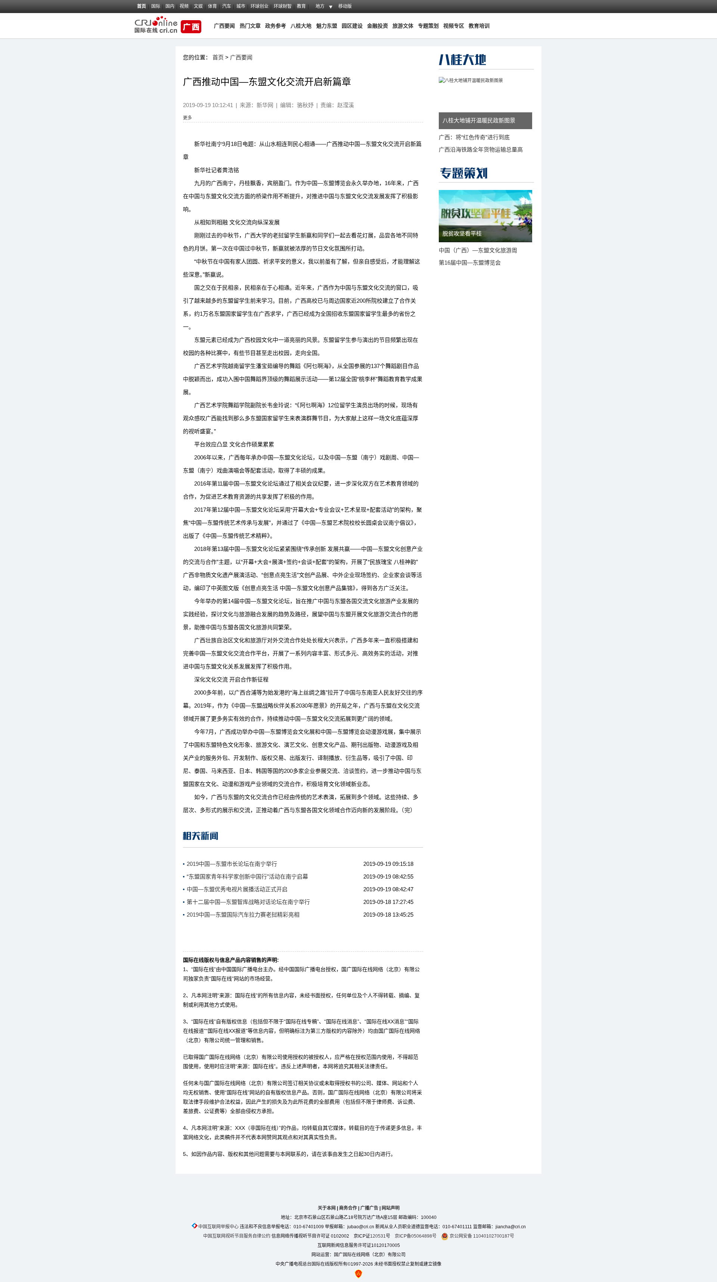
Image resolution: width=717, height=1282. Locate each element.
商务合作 (348, 1208)
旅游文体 (402, 26)
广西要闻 (224, 26)
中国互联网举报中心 (218, 1226)
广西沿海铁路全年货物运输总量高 (481, 149)
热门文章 (249, 26)
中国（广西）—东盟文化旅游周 (478, 250)
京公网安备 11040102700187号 (481, 1236)
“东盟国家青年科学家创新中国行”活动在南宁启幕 (247, 876)
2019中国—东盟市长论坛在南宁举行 (232, 864)
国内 (169, 6)
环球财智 (283, 6)
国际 (155, 6)
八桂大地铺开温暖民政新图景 (479, 120)
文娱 (198, 6)
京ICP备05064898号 (416, 1236)
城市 (240, 6)
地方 (320, 6)
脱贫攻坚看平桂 (462, 233)
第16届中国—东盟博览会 (470, 262)
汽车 (226, 6)
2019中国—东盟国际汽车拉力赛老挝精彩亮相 (243, 914)
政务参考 (275, 26)
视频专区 (453, 26)
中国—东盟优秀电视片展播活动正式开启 (237, 889)
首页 (141, 6)
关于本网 (327, 1208)
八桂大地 (302, 26)
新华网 (265, 105)
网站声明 (391, 1208)
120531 (378, 1236)
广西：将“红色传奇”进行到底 (474, 137)
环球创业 (260, 6)
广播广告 (369, 1208)
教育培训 (479, 26)
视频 (184, 6)
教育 (301, 6)
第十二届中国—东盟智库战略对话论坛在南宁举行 (248, 902)
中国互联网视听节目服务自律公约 (236, 1236)
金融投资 (377, 26)
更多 (187, 118)
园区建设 (352, 26)
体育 (212, 6)
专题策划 (428, 26)
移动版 (345, 6)
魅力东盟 (326, 26)
